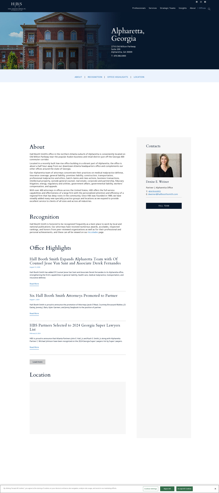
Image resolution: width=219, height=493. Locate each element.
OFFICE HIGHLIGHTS (117, 77)
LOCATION (139, 77)
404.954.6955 (154, 191)
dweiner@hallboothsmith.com (163, 194)
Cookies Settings (150, 489)
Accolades (93, 232)
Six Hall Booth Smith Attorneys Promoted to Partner (74, 295)
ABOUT (78, 77)
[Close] (215, 488)
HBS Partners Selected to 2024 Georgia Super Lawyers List (75, 327)
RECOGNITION (95, 77)
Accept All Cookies (184, 489)
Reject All (167, 489)
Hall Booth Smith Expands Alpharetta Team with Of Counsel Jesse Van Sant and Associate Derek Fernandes (75, 261)
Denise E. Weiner (157, 182)
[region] (109, 489)
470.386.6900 (120, 55)
